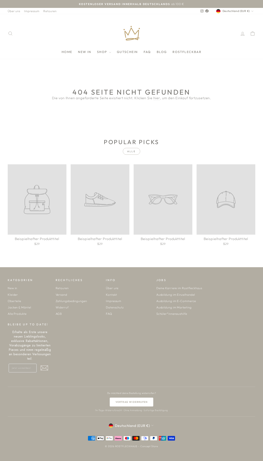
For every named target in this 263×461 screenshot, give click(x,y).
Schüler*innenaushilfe (171, 314)
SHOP (102, 52)
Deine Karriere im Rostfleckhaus (179, 288)
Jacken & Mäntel (19, 307)
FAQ (147, 52)
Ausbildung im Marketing (174, 307)
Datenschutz (115, 307)
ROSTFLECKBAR (187, 52)
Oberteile (14, 301)
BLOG (162, 52)
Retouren (49, 11)
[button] (44, 368)
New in (12, 288)
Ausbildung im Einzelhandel (175, 294)
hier (156, 98)
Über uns (14, 11)
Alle (131, 151)
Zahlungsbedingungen (71, 301)
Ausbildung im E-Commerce (176, 301)
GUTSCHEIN (127, 52)
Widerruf (62, 307)
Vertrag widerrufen (132, 401)
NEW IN (84, 52)
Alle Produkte (17, 314)
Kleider (13, 294)
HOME (67, 52)
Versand (61, 294)
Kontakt (111, 294)
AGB (59, 314)
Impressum (31, 11)
